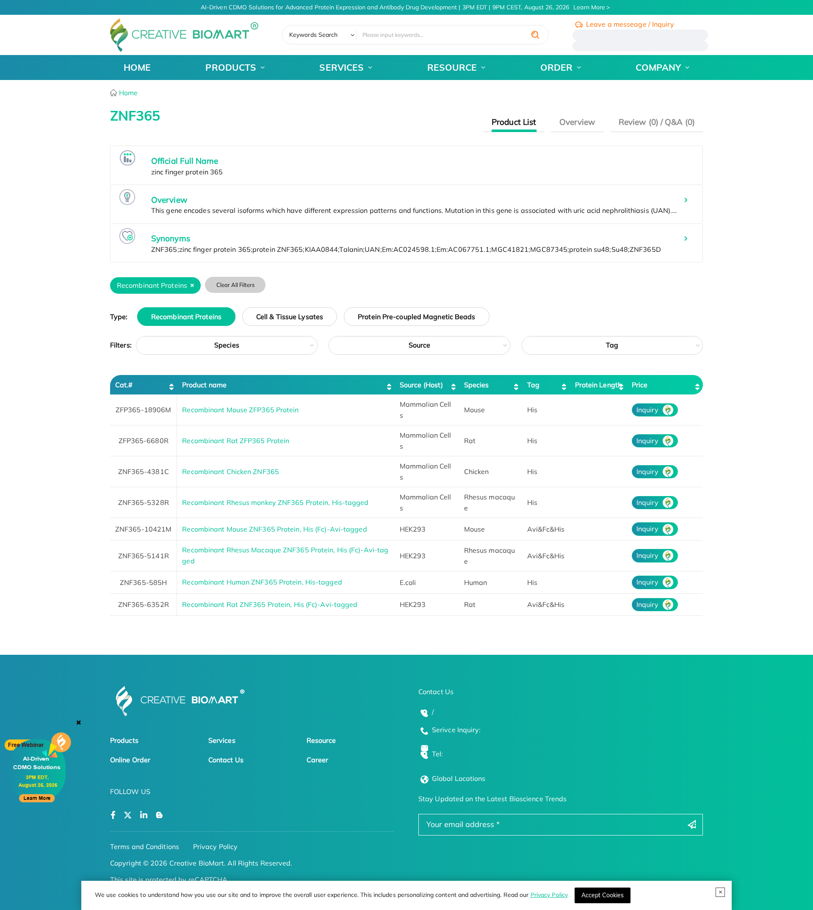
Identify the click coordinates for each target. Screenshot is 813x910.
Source (420, 345)
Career (318, 760)
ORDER (556, 67)
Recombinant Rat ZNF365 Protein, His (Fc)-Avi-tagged (269, 604)
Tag (612, 345)
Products (124, 740)
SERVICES (341, 67)
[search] (535, 34)
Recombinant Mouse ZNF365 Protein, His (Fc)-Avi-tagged (274, 529)
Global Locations (459, 778)
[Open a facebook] (113, 815)
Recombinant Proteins (186, 316)
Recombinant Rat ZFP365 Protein (235, 440)
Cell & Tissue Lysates (289, 316)
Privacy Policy (549, 895)
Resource (321, 740)
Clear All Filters (235, 284)
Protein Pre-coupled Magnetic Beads (416, 316)
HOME (137, 67)
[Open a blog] (159, 815)
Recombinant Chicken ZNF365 (230, 471)
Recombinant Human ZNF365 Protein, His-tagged (262, 582)
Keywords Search (313, 35)
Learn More (589, 7)
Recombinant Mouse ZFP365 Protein (240, 409)
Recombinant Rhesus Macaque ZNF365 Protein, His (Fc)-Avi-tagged (285, 555)
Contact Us (225, 760)
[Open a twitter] (128, 815)
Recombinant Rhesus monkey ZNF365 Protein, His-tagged (275, 502)
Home (127, 92)
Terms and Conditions (144, 846)
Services (221, 740)
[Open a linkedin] (143, 815)
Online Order (130, 760)
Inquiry (647, 409)
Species (226, 345)
